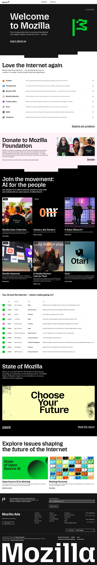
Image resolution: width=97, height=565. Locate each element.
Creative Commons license (17, 540)
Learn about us (18, 41)
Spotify (94, 516)
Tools (65, 519)
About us (53, 2)
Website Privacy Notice (63, 537)
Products (44, 2)
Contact (36, 523)
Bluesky (86, 516)
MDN (65, 521)
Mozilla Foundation (19, 537)
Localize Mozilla (53, 519)
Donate (91, 159)
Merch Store (37, 521)
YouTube (92, 522)
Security (51, 521)
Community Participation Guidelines (66, 539)
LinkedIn (90, 516)
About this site (80, 539)
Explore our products (83, 126)
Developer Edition (69, 515)
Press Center (38, 517)
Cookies (73, 537)
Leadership (37, 515)
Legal (78, 537)
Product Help (53, 515)
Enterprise (67, 517)
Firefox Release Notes (70, 523)
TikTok (92, 516)
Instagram (88, 516)
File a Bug (52, 517)
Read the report (86, 427)
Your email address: (54, 498)
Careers (36, 519)
